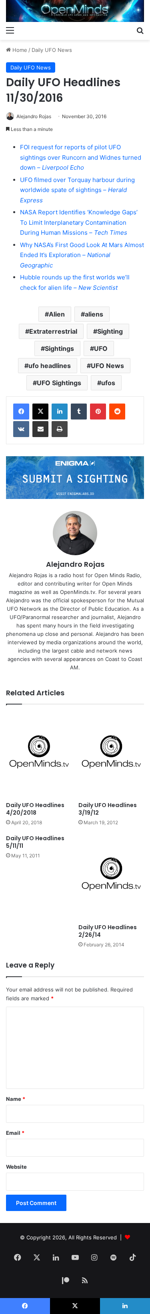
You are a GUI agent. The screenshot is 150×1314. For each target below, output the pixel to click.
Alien (57, 314)
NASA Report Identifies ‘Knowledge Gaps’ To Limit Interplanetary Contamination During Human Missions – (79, 222)
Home (19, 50)
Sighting (110, 331)
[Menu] (10, 30)
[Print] (60, 429)
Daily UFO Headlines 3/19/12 (107, 809)
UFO (101, 348)
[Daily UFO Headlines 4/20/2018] (39, 755)
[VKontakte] (21, 429)
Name (15, 1099)
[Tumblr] (79, 412)
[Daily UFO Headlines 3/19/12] (111, 755)
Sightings (59, 348)
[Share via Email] (40, 429)
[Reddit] (117, 412)
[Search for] (140, 30)
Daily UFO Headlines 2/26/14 (107, 931)
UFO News (107, 366)
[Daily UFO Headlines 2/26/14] (111, 877)
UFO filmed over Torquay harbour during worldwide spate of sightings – (77, 190)
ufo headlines (49, 366)
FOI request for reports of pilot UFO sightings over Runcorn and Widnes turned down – (80, 157)
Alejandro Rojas (33, 116)
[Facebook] (21, 412)
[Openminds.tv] (75, 11)
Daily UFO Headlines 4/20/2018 (35, 809)
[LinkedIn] (60, 412)
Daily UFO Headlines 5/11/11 (35, 842)
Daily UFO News (52, 50)
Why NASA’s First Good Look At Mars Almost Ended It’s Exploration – (82, 255)
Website (16, 1167)
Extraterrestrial (53, 331)
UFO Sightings (59, 383)
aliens (94, 314)
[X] (40, 412)
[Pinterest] (98, 412)
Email (15, 1133)
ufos (108, 383)
